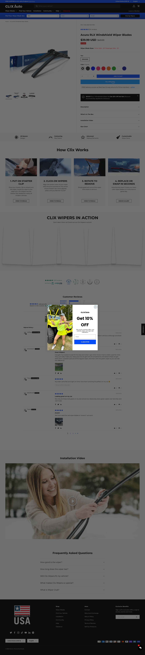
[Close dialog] (95, 306)
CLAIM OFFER (85, 342)
